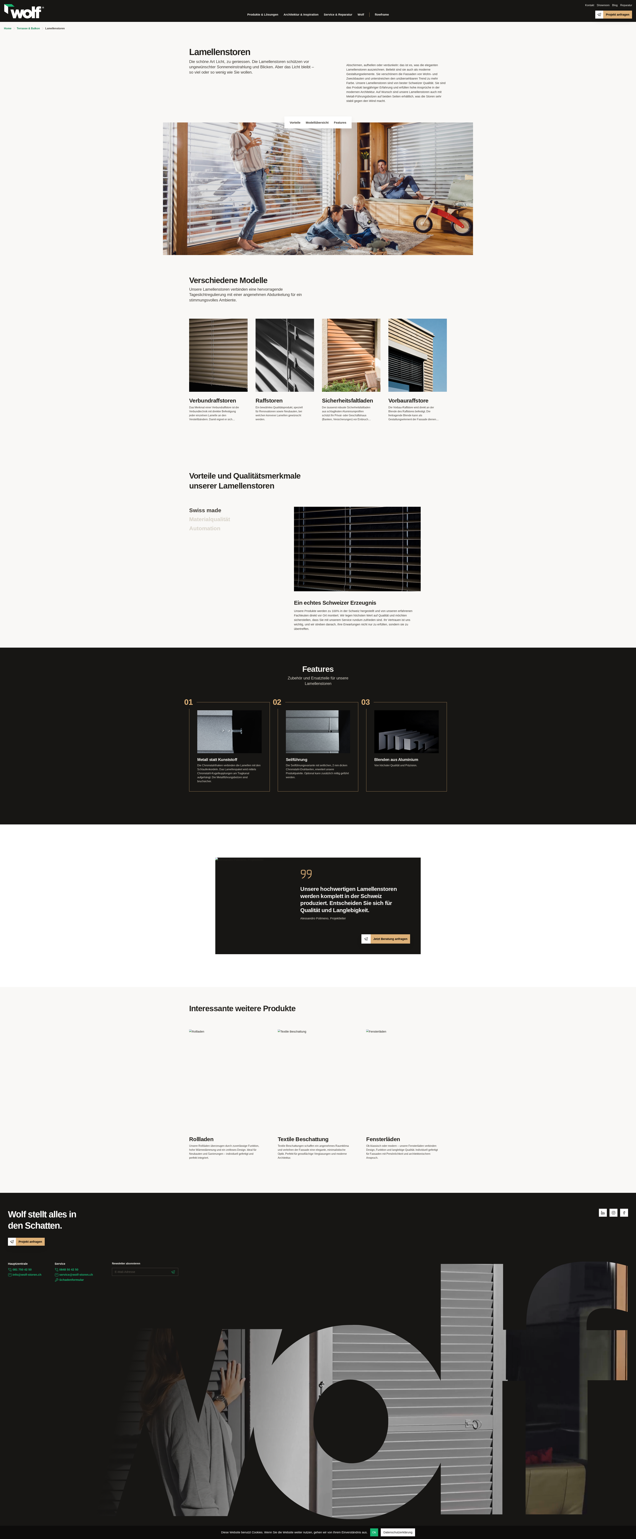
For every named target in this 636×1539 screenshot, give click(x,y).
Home (7, 28)
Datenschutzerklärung (397, 1532)
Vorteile (295, 122)
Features (340, 122)
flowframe (382, 14)
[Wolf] (24, 11)
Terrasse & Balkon (28, 28)
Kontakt (589, 5)
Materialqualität (209, 519)
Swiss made (205, 510)
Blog (615, 5)
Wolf (361, 14)
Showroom (603, 5)
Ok (374, 1532)
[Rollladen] (229, 1094)
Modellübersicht (317, 122)
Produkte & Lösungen (262, 14)
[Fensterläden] (406, 1094)
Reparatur (626, 5)
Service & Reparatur (338, 14)
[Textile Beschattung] (318, 1094)
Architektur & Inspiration (301, 14)
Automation (204, 528)
